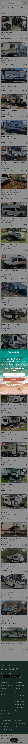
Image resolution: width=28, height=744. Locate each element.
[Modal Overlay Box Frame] (14, 372)
